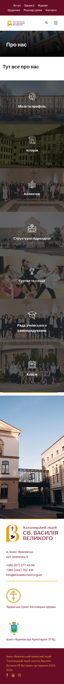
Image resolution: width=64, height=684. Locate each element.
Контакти (51, 10)
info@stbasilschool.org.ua (24, 575)
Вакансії (29, 5)
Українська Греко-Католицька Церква (31, 607)
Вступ (17, 5)
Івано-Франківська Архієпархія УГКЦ (30, 639)
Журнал (43, 5)
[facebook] (7, 675)
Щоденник (14, 10)
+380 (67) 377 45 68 (20, 565)
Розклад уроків (33, 10)
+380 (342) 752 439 (19, 570)
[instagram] (19, 675)
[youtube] (13, 675)
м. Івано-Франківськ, (19, 552)
